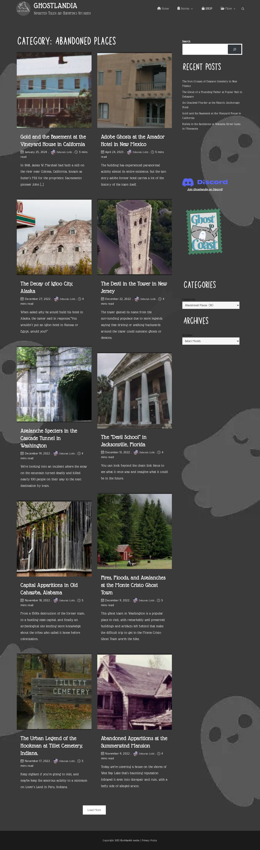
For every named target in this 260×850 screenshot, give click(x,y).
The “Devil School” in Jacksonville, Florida (124, 440)
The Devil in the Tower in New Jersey (134, 287)
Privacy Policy (149, 840)
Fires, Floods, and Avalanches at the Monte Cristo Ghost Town (133, 585)
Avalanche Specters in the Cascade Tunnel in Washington (49, 438)
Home (165, 8)
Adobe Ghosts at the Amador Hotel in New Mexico (133, 140)
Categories (188, 299)
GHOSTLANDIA (55, 6)
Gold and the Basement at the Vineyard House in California (53, 140)
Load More (94, 810)
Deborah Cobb (64, 152)
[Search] (234, 49)
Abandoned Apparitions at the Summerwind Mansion (134, 742)
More (228, 8)
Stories (184, 8)
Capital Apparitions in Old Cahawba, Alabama (49, 588)
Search (186, 41)
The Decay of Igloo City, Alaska (47, 287)
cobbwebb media (130, 840)
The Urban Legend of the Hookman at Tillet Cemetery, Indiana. (52, 745)
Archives (187, 335)
